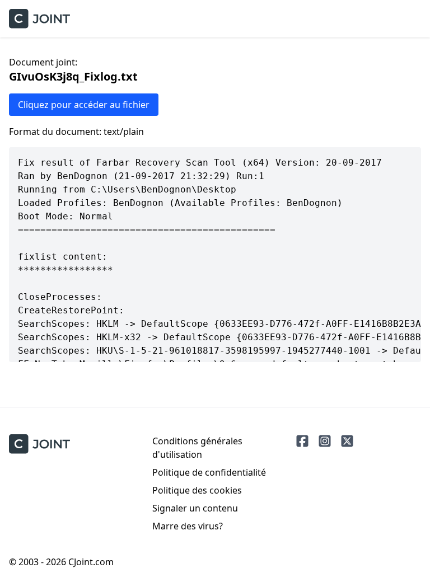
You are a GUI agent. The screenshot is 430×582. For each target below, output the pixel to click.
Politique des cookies (197, 490)
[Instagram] (324, 441)
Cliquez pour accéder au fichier (83, 104)
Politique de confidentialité (209, 472)
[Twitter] (347, 441)
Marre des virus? (187, 526)
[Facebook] (302, 441)
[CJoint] (39, 444)
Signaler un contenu (195, 508)
